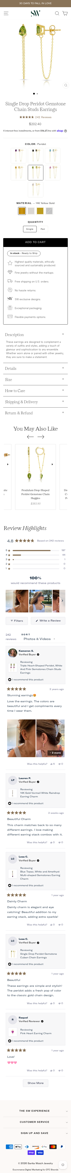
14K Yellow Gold (22, 211)
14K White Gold (31, 211)
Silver (49, 211)
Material (35, 203)
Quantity (35, 222)
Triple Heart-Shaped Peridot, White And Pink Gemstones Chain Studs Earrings (41, 669)
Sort (25, 635)
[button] (36, 117)
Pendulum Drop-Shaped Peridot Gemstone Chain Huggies (35, 494)
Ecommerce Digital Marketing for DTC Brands (35, 1170)
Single (30, 229)
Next (8, 464)
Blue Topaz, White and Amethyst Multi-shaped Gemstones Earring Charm (40, 875)
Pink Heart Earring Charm (35, 1033)
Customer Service (34, 1122)
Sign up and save (34, 1133)
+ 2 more (55, 753)
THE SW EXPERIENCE (34, 1111)
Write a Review (52, 622)
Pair (43, 229)
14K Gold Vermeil (40, 211)
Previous (18, 464)
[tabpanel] (35, 464)
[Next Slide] (62, 601)
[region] (35, 601)
